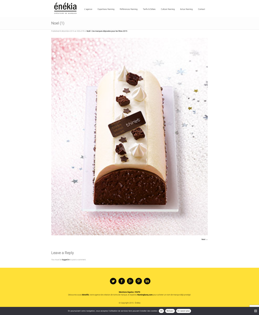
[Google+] (130, 281)
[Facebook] (121, 281)
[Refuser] (255, 311)
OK (161, 311)
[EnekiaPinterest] (138, 281)
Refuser (170, 311)
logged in (66, 260)
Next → (205, 239)
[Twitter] (113, 281)
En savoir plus (184, 311)
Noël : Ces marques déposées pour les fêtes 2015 (107, 31)
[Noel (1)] (129, 136)
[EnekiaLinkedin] (147, 281)
